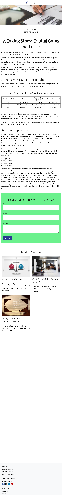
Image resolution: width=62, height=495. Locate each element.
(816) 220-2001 (10, 469)
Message (6, 223)
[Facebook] (3, 484)
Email (5, 213)
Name (5, 203)
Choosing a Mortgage (12, 279)
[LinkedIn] (9, 484)
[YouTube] (12, 484)
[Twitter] (6, 484)
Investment (5, 493)
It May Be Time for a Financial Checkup (11, 320)
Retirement (5, 491)
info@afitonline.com (7, 481)
